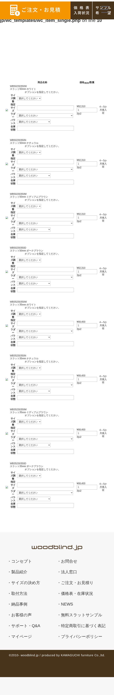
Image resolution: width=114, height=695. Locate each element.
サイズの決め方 (25, 583)
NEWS (67, 604)
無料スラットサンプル (81, 615)
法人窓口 (69, 572)
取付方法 (19, 593)
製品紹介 (19, 572)
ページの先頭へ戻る (103, 667)
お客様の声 (21, 615)
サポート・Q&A (25, 626)
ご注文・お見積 (35, 10)
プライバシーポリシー (81, 636)
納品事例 (19, 604)
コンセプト (21, 561)
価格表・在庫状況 (81, 10)
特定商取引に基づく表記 (83, 626)
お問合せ (69, 561)
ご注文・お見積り (77, 583)
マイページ (21, 636)
